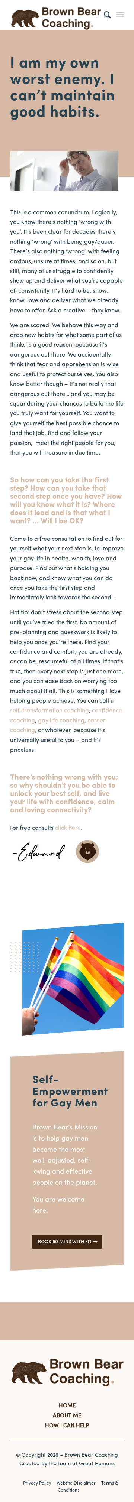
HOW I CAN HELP (67, 1426)
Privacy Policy (37, 1483)
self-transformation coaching (49, 711)
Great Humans (97, 1464)
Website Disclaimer (76, 1483)
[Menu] (120, 15)
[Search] (103, 15)
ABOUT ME (67, 1416)
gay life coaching (61, 721)
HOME (67, 1406)
